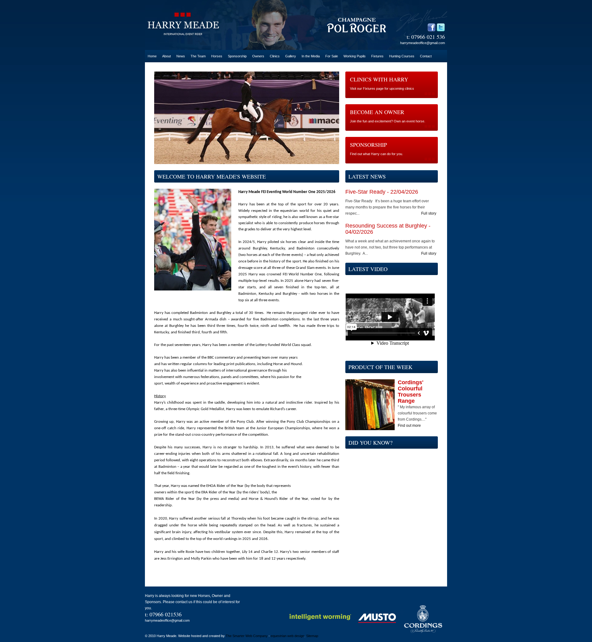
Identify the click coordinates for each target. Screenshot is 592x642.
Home (152, 56)
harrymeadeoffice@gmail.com (422, 43)
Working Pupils (354, 56)
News (180, 56)
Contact (426, 56)
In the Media (311, 56)
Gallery (290, 56)
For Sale (331, 56)
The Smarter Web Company (247, 636)
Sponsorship (237, 56)
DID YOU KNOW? (370, 442)
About (166, 56)
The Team (198, 56)
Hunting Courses (401, 56)
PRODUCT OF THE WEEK (380, 367)
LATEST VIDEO (368, 269)
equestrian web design (287, 636)
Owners (258, 56)
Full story (428, 213)
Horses (216, 56)
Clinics (275, 56)
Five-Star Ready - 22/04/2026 (381, 192)
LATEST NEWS (367, 176)
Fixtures (377, 56)
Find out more (409, 425)
